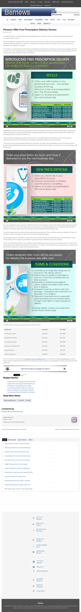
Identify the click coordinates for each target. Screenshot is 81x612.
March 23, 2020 (7, 419)
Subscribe (47, 2)
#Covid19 (21, 400)
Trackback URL (6, 411)
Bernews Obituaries (42, 571)
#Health (28, 400)
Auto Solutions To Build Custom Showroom (17, 443)
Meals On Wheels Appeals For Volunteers (14, 429)
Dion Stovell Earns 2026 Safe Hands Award (17, 460)
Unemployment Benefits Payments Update (19, 386)
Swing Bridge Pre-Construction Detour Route (18, 456)
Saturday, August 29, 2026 (15, 2)
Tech (64, 20)
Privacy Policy (40, 591)
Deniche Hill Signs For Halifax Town (15, 476)
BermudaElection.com (36, 5)
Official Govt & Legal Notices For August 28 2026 (19, 472)
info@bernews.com (42, 606)
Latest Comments (22, 440)
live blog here (65, 359)
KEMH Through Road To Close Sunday (16, 464)
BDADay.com (55, 2)
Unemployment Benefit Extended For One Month (21, 392)
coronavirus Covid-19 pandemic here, (35, 359)
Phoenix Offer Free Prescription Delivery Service (29, 29)
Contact (40, 2)
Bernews (40, 603)
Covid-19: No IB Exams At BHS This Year (66, 429)
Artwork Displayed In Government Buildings (17, 468)
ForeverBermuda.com (67, 2)
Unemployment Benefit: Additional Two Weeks (20, 388)
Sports (52, 20)
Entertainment (28, 20)
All (8, 20)
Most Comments (12, 440)
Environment (39, 20)
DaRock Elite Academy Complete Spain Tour (17, 485)
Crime (20, 20)
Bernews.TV (47, 5)
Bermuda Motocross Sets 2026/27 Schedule (17, 480)
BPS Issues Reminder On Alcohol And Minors (18, 447)
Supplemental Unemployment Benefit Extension (21, 383)
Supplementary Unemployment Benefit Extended (21, 381)
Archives (30, 440)
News (46, 20)
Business (13, 20)
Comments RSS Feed (17, 411)
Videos (39, 23)
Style (58, 20)
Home (26, 2)
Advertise (33, 2)
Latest (4, 440)
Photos (32, 23)
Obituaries (71, 20)
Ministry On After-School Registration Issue (17, 452)
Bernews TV (40, 567)
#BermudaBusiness (10, 400)
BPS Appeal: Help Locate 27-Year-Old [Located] (18, 489)
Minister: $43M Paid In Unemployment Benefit (20, 390)
